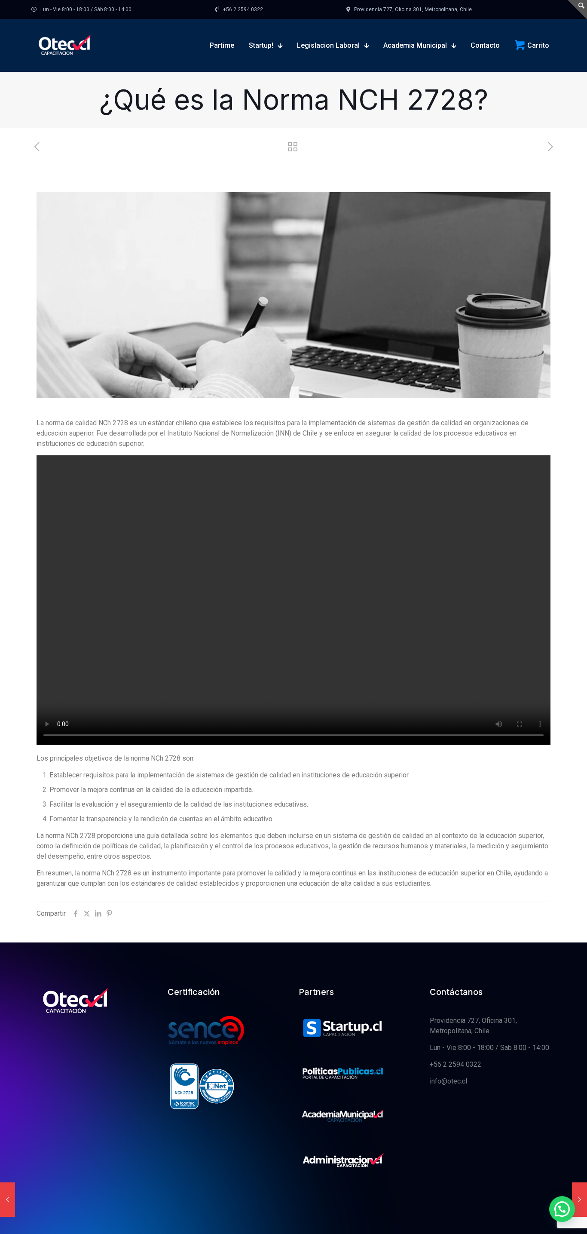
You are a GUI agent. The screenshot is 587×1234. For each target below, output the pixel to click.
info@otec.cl (448, 1081)
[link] (343, 1029)
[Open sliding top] (577, 9)
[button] (562, 1209)
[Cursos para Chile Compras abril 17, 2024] (7, 1199)
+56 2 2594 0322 (455, 1064)
